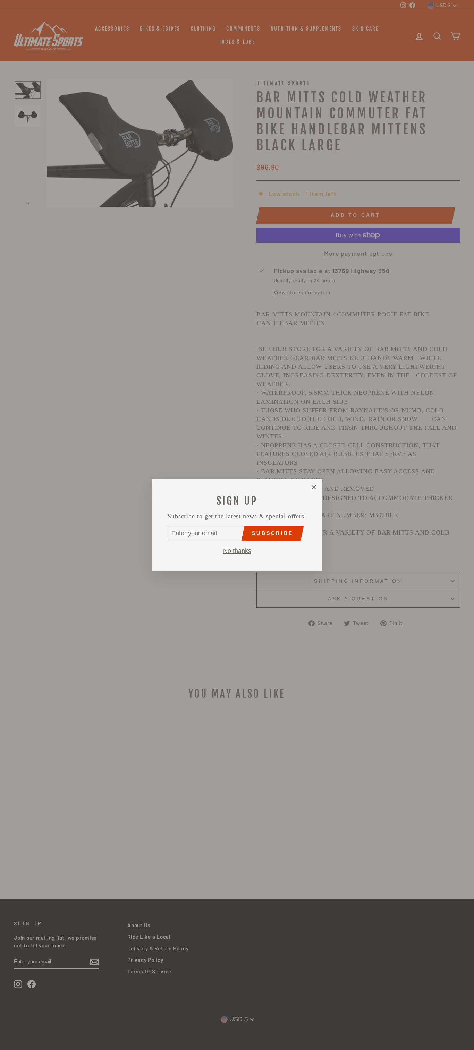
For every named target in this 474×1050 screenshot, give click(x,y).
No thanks (237, 550)
